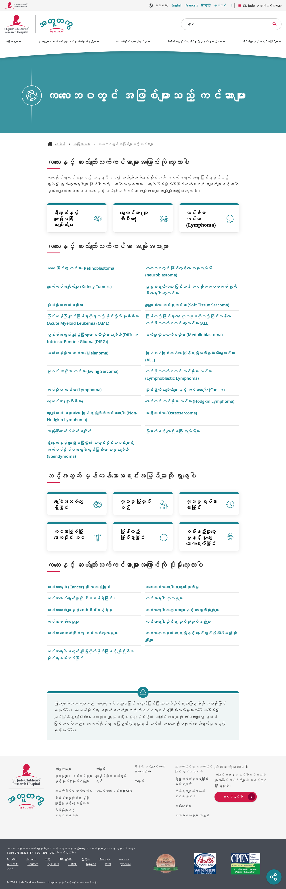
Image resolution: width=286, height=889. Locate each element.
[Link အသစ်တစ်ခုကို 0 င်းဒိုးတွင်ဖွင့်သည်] (164, 864)
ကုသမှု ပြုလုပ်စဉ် (135, 504)
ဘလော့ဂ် (139, 781)
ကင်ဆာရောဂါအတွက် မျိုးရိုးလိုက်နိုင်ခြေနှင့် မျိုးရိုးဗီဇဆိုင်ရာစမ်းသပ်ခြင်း (90, 655)
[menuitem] (235, 796)
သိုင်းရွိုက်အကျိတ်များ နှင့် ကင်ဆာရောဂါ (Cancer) (185, 389)
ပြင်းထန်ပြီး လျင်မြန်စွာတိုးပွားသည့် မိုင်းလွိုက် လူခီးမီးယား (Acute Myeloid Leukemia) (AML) (93, 320)
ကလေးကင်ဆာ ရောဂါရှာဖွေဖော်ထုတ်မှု (172, 587)
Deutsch (32, 864)
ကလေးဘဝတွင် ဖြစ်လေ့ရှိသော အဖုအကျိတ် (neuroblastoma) (178, 271)
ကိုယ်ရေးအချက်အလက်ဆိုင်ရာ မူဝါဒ (190, 793)
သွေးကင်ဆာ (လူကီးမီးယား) (134, 216)
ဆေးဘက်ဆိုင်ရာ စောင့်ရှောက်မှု (131, 41)
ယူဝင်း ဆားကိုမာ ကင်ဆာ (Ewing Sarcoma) (82, 371)
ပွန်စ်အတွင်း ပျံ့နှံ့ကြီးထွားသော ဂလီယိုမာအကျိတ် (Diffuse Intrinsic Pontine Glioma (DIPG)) (92, 338)
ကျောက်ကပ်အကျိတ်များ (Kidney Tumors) (79, 286)
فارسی (10, 868)
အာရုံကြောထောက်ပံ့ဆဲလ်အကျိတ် (69, 431)
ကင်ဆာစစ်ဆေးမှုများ (63, 621)
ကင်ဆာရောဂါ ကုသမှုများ (164, 598)
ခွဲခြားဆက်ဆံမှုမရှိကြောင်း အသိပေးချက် (191, 781)
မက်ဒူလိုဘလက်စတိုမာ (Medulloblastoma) (184, 334)
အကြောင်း (100, 768)
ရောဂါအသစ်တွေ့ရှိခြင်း (68, 504)
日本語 (72, 864)
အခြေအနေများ (11, 41)
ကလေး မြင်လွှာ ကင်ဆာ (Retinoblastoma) (81, 268)
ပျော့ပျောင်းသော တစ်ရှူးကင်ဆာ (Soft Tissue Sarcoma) (187, 305)
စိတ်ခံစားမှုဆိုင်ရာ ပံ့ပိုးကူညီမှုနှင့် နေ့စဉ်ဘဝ (194, 41)
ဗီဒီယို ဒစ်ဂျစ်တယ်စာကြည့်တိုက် (149, 769)
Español (12, 859)
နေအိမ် (60, 144)
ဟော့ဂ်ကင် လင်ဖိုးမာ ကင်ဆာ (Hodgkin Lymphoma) (189, 401)
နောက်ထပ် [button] (220, 5)
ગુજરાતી (53, 864)
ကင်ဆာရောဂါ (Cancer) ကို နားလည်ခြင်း (78, 587)
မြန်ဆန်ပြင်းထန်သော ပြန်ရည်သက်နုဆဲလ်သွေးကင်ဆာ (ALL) (190, 356)
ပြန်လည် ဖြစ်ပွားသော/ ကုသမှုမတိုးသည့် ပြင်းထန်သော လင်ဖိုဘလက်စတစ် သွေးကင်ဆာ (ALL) (188, 320)
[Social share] (274, 877)
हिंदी (108, 864)
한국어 (86, 859)
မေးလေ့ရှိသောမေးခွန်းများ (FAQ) (113, 790)
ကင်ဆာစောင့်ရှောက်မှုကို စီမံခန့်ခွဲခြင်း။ (81, 598)
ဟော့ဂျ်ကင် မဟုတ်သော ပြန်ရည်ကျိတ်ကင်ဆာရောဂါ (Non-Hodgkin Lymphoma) (92, 416)
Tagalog (91, 864)
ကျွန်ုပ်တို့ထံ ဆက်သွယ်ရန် (110, 778)
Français (191, 5)
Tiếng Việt (66, 859)
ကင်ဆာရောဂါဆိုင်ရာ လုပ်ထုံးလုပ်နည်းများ (178, 621)
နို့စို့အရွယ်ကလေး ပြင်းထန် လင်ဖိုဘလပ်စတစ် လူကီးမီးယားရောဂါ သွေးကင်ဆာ (191, 290)
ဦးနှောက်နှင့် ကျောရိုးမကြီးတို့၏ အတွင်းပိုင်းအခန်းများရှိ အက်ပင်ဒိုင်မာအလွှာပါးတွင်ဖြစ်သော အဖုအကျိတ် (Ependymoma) (90, 449)
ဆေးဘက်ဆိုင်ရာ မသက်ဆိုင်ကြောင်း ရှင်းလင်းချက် (193, 769)
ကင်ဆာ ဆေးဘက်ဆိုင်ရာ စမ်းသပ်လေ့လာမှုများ (82, 633)
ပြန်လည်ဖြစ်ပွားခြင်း (132, 534)
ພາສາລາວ (124, 859)
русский (125, 864)
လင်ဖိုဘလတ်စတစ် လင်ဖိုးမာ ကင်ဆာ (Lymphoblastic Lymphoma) (178, 375)
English (176, 5)
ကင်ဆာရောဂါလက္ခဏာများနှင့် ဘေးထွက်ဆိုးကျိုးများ (182, 610)
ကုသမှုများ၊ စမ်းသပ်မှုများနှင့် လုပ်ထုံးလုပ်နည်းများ (67, 41)
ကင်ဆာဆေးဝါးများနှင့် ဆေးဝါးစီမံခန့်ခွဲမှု (79, 610)
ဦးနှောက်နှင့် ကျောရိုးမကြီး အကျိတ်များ (66, 219)
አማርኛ (12, 864)
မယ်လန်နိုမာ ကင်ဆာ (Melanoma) (77, 353)
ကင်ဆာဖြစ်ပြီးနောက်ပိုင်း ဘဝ (69, 534)
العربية (31, 859)
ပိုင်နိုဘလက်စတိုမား (65, 305)
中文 (47, 859)
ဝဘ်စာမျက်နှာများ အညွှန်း (192, 815)
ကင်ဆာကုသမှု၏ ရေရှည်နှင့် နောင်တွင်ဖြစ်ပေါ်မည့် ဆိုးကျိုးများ (191, 636)
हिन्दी (205, 5)
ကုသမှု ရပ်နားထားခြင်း (201, 504)
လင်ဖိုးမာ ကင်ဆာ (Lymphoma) (201, 219)
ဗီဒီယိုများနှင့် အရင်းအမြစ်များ (260, 41)
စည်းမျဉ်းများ (183, 805)
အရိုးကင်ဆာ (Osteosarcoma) (171, 413)
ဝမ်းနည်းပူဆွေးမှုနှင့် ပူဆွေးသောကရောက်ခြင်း (201, 537)
